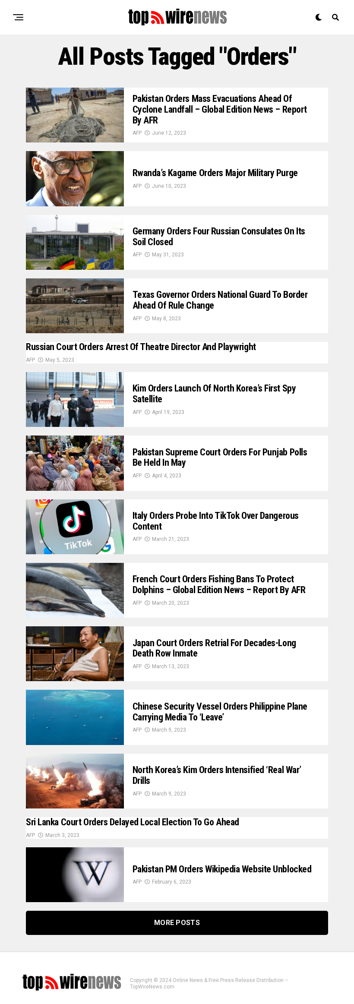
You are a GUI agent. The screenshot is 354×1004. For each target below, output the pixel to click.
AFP (137, 133)
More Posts (177, 923)
